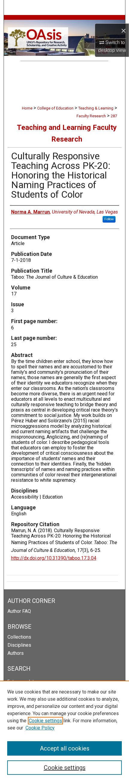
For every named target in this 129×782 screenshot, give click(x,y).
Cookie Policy (40, 728)
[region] (64, 731)
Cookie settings (45, 721)
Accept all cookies (64, 748)
